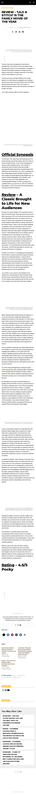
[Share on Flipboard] (19, 31)
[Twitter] (15, 625)
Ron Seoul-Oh (15, 27)
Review (14, 677)
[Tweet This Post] (16, 31)
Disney (14, 675)
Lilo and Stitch (6, 677)
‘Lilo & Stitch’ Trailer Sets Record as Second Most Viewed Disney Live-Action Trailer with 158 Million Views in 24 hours (25, 651)
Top (18, 677)
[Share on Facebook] (12, 31)
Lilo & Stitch (21, 675)
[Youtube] (20, 625)
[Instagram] (18, 625)
